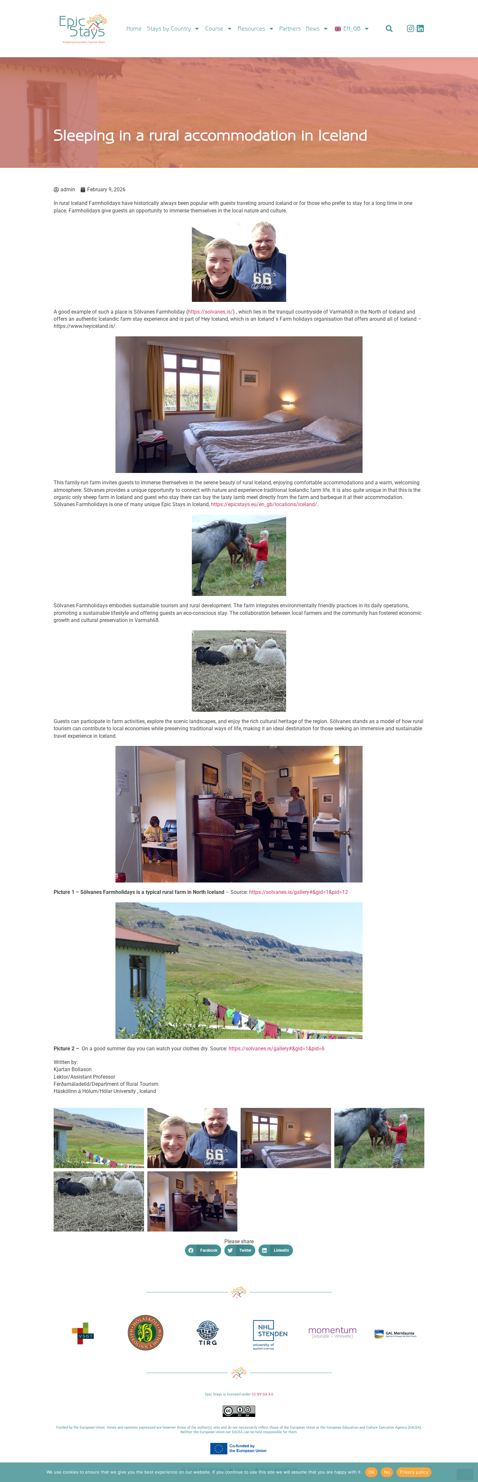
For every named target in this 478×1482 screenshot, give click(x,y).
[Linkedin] (420, 28)
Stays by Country (169, 28)
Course (214, 28)
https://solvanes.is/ (210, 312)
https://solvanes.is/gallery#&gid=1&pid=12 (298, 892)
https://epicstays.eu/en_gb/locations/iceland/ (264, 504)
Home (134, 28)
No (387, 1472)
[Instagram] (410, 28)
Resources (251, 28)
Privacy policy (414, 1472)
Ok (371, 1472)
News (313, 28)
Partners (290, 28)
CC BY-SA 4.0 (262, 1394)
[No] (465, 1474)
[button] (389, 28)
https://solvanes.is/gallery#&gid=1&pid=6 (277, 1048)
